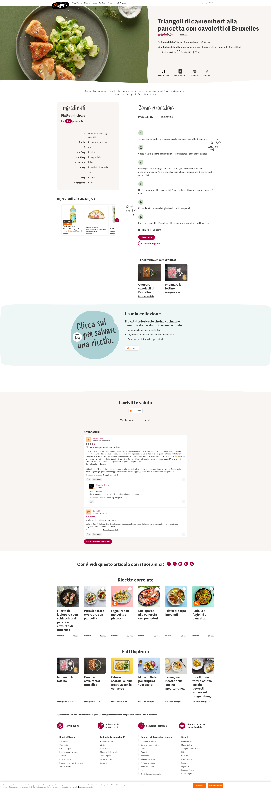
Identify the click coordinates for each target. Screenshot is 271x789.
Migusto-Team (102, 485)
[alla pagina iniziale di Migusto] (60, 4)
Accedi (211, 3)
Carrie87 (96, 511)
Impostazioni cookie (148, 766)
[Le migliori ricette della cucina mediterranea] (176, 680)
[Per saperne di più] (149, 290)
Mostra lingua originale (110, 475)
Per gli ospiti (185, 52)
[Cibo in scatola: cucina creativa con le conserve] (122, 680)
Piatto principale (169, 52)
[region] (135, 785)
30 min (198, 52)
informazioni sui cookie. (86, 787)
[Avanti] (117, 220)
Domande (145, 420)
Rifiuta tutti (199, 785)
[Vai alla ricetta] (68, 612)
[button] (88, 439)
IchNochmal (98, 438)
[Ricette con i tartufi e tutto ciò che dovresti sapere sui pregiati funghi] (203, 680)
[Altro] (183, 479)
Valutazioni (126, 420)
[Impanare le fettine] (68, 680)
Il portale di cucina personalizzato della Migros (77, 715)
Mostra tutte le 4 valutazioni (98, 541)
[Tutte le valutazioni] (165, 34)
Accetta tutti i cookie (215, 785)
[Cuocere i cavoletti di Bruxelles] (95, 680)
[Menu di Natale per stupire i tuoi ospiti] (149, 680)
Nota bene (81, 121)
